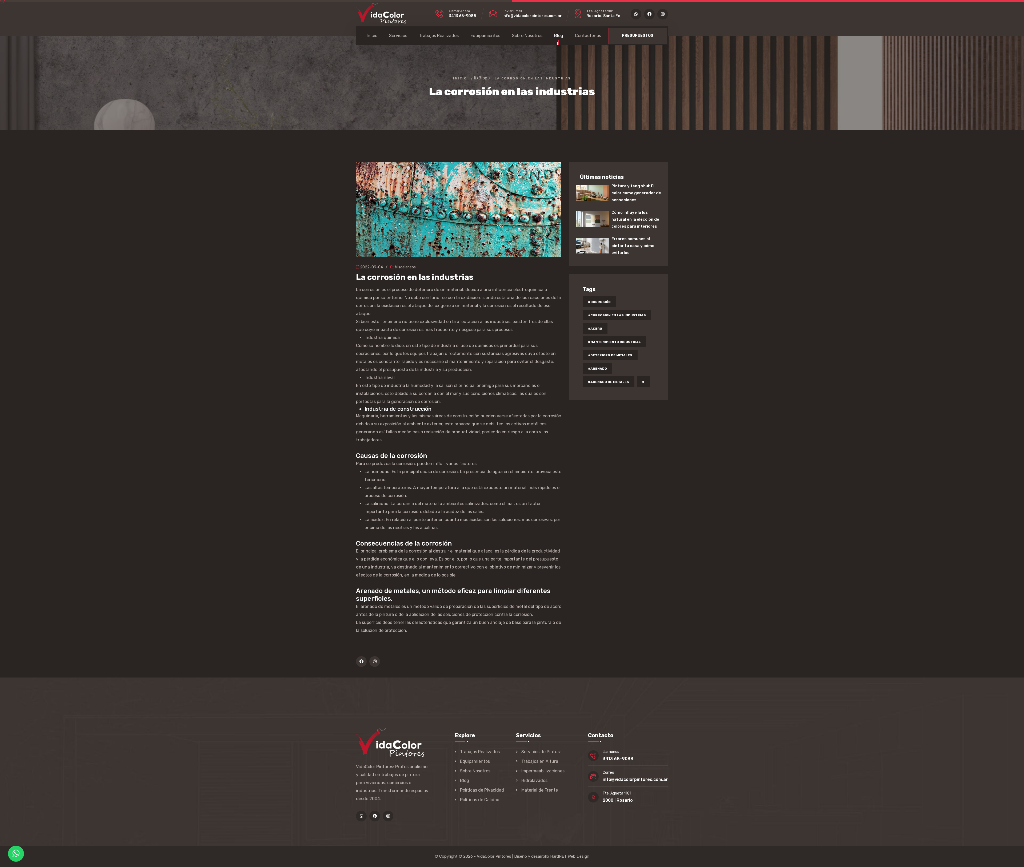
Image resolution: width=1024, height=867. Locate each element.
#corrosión (599, 302)
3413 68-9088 (462, 16)
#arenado (597, 368)
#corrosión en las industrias (617, 315)
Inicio (372, 35)
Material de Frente (539, 790)
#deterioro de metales (610, 355)
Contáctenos (588, 35)
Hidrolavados (534, 780)
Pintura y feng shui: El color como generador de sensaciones (636, 193)
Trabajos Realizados (439, 35)
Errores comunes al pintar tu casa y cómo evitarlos (632, 245)
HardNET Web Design (569, 856)
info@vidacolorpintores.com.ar (532, 16)
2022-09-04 (371, 267)
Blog (558, 35)
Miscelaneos (405, 267)
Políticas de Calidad (479, 799)
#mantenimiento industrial (614, 342)
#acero (595, 328)
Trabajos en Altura (539, 761)
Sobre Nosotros (527, 35)
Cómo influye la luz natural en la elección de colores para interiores (635, 219)
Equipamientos (485, 35)
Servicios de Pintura (541, 751)
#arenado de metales (608, 382)
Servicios (398, 35)
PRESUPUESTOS (637, 35)
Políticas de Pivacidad (482, 790)
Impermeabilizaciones (543, 770)
